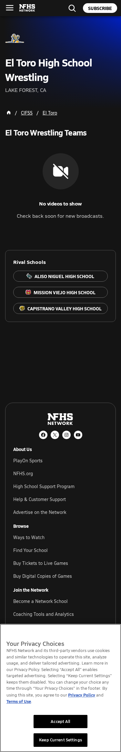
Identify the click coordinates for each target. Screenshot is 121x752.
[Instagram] (66, 435)
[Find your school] (72, 8)
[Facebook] (43, 435)
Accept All (60, 721)
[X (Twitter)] (55, 435)
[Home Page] (8, 112)
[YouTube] (78, 435)
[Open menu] (9, 8)
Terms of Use (18, 701)
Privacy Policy (81, 695)
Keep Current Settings (60, 740)
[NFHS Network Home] (27, 8)
